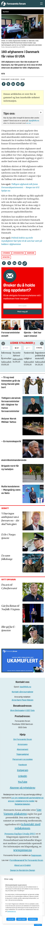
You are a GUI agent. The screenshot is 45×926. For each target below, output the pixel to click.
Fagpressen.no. (11, 911)
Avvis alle (11, 919)
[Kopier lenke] (22, 84)
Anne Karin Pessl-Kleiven (22, 700)
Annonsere (22, 745)
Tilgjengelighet (22, 755)
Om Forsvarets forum (22, 740)
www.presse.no (22, 850)
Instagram (22, 770)
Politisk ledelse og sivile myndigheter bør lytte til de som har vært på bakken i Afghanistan (21, 241)
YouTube (22, 782)
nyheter (6, 257)
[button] (3, 343)
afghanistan (18, 253)
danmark (30, 253)
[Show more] (41, 112)
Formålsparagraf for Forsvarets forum (26, 861)
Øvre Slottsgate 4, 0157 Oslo (22, 711)
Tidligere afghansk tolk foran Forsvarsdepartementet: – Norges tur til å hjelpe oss (20, 187)
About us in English (22, 866)
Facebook (22, 765)
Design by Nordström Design (22, 871)
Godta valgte (21, 919)
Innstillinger (38, 924)
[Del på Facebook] (3, 84)
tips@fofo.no (34, 121)
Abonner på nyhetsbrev (22, 788)
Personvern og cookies (23, 760)
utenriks (6, 253)
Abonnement (22, 750)
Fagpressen (36, 856)
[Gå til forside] (18, 3)
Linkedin (22, 776)
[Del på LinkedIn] (13, 84)
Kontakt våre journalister (22, 692)
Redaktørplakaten (22, 804)
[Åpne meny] (41, 4)
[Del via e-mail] (18, 84)
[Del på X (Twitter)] (8, 84)
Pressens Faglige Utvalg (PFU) (19, 833)
